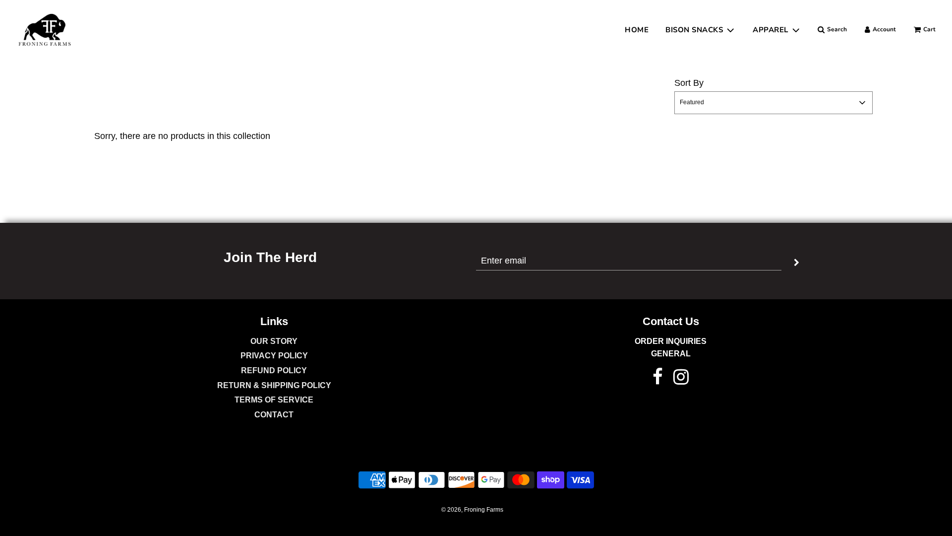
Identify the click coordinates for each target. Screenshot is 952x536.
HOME (637, 30)
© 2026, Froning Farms (472, 509)
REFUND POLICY (274, 370)
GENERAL (671, 353)
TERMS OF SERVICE (274, 400)
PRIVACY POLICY (274, 355)
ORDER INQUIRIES (671, 341)
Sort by (689, 83)
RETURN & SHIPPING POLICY (274, 385)
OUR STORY (274, 341)
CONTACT (274, 414)
